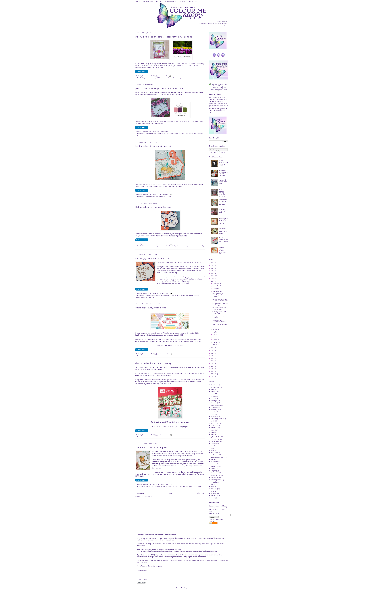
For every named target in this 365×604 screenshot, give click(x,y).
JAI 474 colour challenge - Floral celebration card (159, 88)
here (221, 99)
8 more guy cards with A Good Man (152, 258)
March (215, 339)
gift (212, 434)
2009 (213, 371)
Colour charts (215, 407)
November (216, 286)
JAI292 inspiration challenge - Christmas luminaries (222, 193)
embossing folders (160, 133)
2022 (213, 273)
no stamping (215, 461)
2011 (213, 366)
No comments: (164, 194)
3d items (142, 486)
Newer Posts (140, 493)
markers (165, 78)
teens (212, 486)
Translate (223, 152)
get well (213, 432)
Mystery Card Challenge (218, 457)
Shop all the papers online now (170, 345)
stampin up (181, 78)
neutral (213, 459)
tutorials (213, 493)
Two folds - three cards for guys (151, 447)
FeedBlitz (212, 521)
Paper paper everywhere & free (150, 307)
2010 (213, 369)
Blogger (186, 588)
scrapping (214, 471)
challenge (148, 78)
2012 (213, 363)
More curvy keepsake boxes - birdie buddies (223, 230)
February (216, 342)
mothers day (215, 455)
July (214, 332)
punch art (214, 464)
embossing (214, 416)
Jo (184, 92)
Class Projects (153, 246)
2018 (213, 348)
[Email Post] (169, 76)
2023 (213, 271)
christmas (143, 437)
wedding (213, 498)
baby (212, 389)
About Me (137, 1)
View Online (214, 90)
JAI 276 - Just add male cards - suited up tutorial (223, 163)
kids (154, 196)
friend (153, 78)
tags (212, 484)
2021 (213, 276)
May (214, 337)
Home (170, 493)
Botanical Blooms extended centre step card (222, 250)
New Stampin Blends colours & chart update (223, 239)
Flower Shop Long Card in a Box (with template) (223, 173)
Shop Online (223, 90)
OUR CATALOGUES (148, 1)
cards (147, 133)
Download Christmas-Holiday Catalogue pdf (170, 426)
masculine (191, 246)
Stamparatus (215, 473)
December (216, 283)
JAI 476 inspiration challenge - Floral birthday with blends (163, 36)
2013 (213, 361)
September (216, 291)
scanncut (213, 468)
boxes (213, 394)
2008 (213, 374)
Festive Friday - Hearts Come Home (223, 181)
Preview (211, 519)
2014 (213, 358)
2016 (213, 353)
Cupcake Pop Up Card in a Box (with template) (223, 202)
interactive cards (216, 439)
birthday (142, 78)
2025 (213, 265)
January (215, 345)
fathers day (179, 246)
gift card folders (216, 437)
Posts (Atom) (148, 496)
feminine (169, 133)
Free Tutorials (182, 1)
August (215, 329)
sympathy (214, 482)
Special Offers (159, 1)
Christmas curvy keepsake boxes (223, 210)
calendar (213, 396)
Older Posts (200, 493)
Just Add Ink (167, 64)
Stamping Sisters (216, 480)
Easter (213, 414)
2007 (213, 376)
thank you (214, 489)
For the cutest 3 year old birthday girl (153, 145)
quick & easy (215, 466)
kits (212, 448)
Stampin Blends (172, 78)
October (215, 288)
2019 (213, 281)
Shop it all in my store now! (178, 422)
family (151, 196)
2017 (213, 350)
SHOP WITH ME (193, 1)
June (214, 334)
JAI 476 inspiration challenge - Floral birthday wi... (218, 295)
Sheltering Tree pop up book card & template (223, 221)
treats (212, 491)
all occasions (215, 387)
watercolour (151, 297)
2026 (213, 263)
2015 (213, 356)
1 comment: (163, 76)
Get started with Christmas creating (153, 363)
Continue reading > (141, 72)
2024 (213, 268)
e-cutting (213, 412)
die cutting (214, 410)
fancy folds (172, 246)
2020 (213, 278)
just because (182, 295)
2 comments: (164, 131)
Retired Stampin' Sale (171, 1)
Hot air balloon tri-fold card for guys (153, 206)
